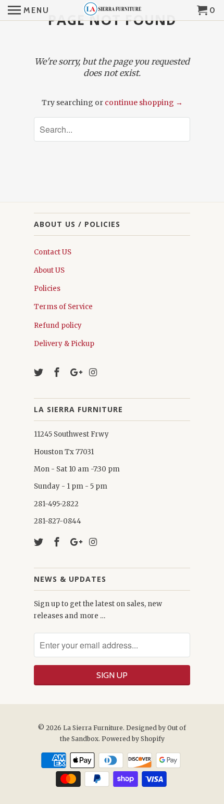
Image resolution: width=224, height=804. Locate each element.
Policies (47, 288)
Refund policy (58, 325)
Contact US (52, 252)
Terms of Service (63, 306)
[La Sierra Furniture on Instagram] (93, 372)
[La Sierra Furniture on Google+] (76, 372)
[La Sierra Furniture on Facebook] (58, 372)
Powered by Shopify (133, 739)
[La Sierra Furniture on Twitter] (39, 372)
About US (49, 270)
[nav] (28, 10)
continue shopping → (144, 102)
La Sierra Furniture (93, 728)
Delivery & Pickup (64, 343)
